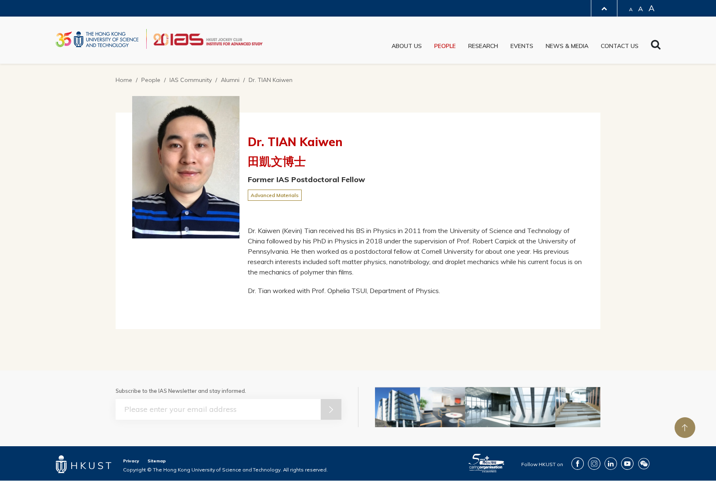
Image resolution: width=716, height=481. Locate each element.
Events (521, 46)
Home (124, 80)
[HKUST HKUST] (97, 39)
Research (483, 46)
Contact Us (620, 46)
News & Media (567, 46)
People (445, 46)
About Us (407, 46)
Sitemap (157, 461)
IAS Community (190, 80)
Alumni (230, 80)
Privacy (131, 461)
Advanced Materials (275, 195)
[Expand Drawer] (604, 8)
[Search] (655, 46)
